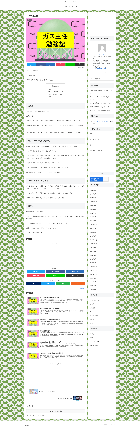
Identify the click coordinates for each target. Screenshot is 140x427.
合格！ (51, 89)
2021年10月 (93, 274)
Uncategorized (94, 300)
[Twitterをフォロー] (48, 283)
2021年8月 (93, 282)
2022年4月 (93, 251)
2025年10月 (93, 201)
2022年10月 (93, 244)
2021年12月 (93, 266)
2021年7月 (93, 286)
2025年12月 (93, 198)
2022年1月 (93, 263)
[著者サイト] (33, 283)
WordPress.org (94, 345)
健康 (91, 323)
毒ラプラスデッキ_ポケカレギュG (100, 110)
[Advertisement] (55, 255)
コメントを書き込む (55, 411)
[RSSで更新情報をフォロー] (78, 283)
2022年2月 (93, 259)
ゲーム (92, 312)
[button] (113, 79)
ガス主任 (29, 239)
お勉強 (92, 304)
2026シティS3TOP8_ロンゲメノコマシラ (101, 92)
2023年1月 (93, 236)
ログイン (92, 334)
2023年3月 (93, 228)
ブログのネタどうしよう (55, 94)
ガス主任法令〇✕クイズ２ (100, 121)
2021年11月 (93, 270)
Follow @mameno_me (99, 68)
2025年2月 (93, 217)
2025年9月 (93, 205)
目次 (53, 86)
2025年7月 (93, 213)
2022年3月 (93, 255)
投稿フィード (94, 338)
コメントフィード (95, 341)
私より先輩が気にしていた (56, 91)
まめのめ (102, 54)
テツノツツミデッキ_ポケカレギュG (101, 107)
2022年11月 (93, 240)
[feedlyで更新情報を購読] (63, 283)
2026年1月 (93, 194)
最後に (51, 96)
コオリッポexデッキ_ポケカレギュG (101, 103)
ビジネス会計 (94, 315)
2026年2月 (93, 190)
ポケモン (92, 319)
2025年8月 (93, 209)
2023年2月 (93, 232)
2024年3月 (93, 221)
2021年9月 (93, 278)
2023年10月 (93, 224)
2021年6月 (93, 289)
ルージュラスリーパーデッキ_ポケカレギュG (101, 98)
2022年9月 (93, 247)
